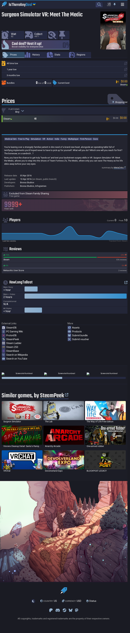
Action (50, 139)
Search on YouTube (16, 358)
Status (92, 601)
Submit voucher (80, 339)
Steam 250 (12, 347)
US (50, 601)
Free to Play (23, 139)
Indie (57, 139)
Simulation (36, 139)
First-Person (86, 139)
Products (77, 331)
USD (73, 601)
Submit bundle (80, 335)
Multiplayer (73, 139)
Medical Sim (11, 139)
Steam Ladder (13, 343)
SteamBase (12, 351)
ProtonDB (11, 335)
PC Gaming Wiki (14, 331)
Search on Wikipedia (17, 354)
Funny (64, 139)
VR (43, 139)
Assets (76, 327)
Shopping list (121, 102)
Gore (95, 139)
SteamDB (11, 327)
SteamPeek (12, 339)
